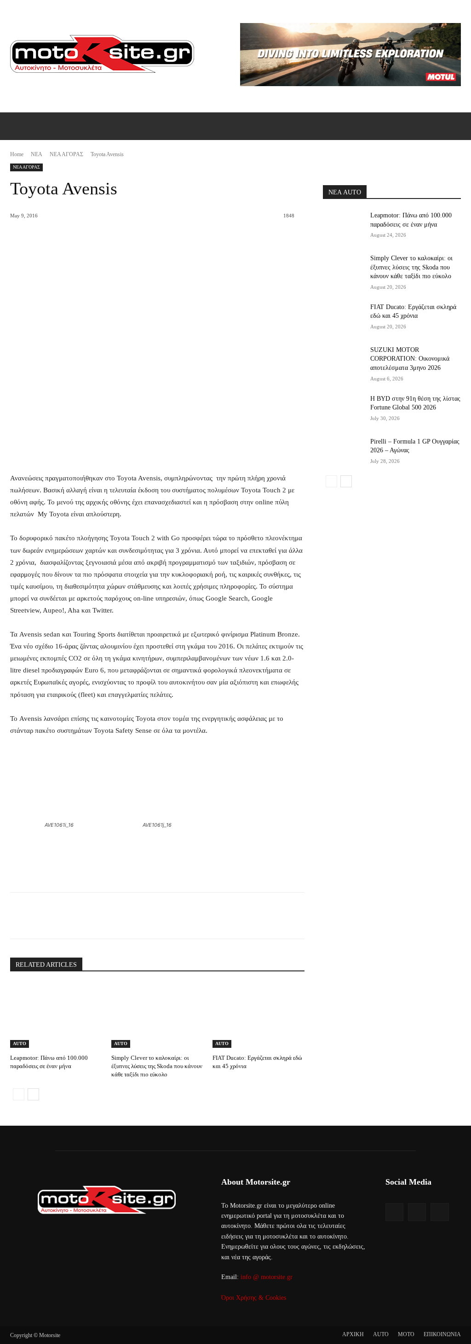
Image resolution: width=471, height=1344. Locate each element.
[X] (94, 915)
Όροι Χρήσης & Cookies (253, 1297)
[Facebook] (73, 915)
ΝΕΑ (36, 154)
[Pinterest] (115, 915)
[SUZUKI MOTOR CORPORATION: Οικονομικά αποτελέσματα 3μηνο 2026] (343, 359)
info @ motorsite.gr (267, 1277)
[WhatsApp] (136, 915)
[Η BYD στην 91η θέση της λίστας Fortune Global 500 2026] (343, 408)
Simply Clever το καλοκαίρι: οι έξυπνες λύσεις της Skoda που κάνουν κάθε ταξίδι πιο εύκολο (156, 1066)
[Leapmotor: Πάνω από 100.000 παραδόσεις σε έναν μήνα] (56, 1015)
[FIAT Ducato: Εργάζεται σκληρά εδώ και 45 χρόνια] (258, 1015)
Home (16, 154)
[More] (158, 915)
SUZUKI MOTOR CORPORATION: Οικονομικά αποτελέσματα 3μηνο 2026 (409, 358)
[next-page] (33, 1094)
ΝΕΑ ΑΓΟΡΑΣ (66, 154)
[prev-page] (18, 1094)
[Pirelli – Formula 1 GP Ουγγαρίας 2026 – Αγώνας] (343, 451)
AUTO (19, 1043)
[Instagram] (417, 1212)
